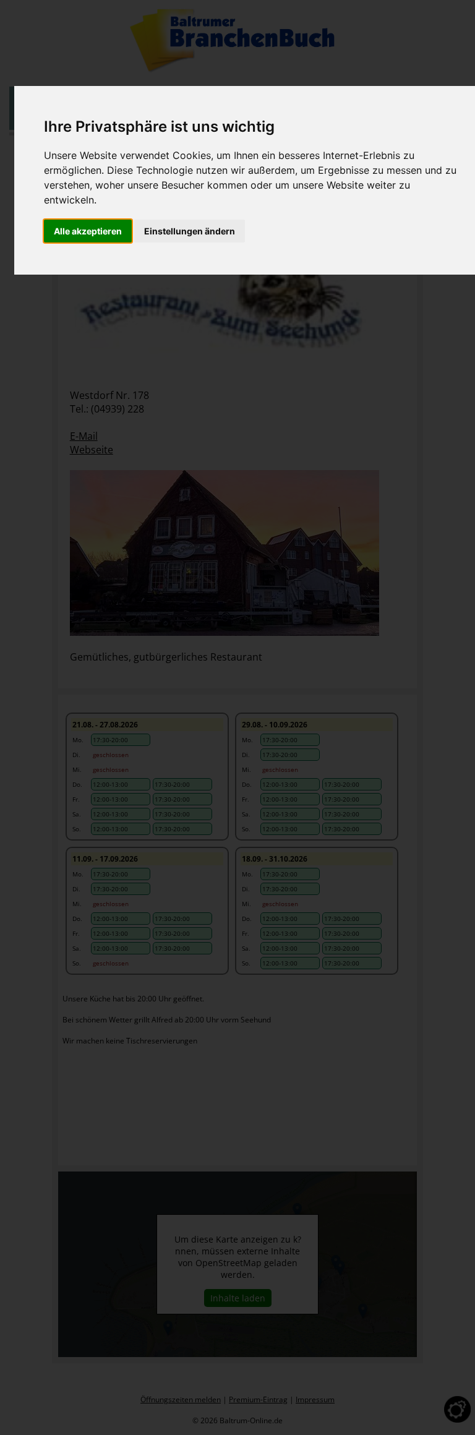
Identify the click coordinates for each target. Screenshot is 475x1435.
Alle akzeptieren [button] (88, 231)
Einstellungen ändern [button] (189, 231)
